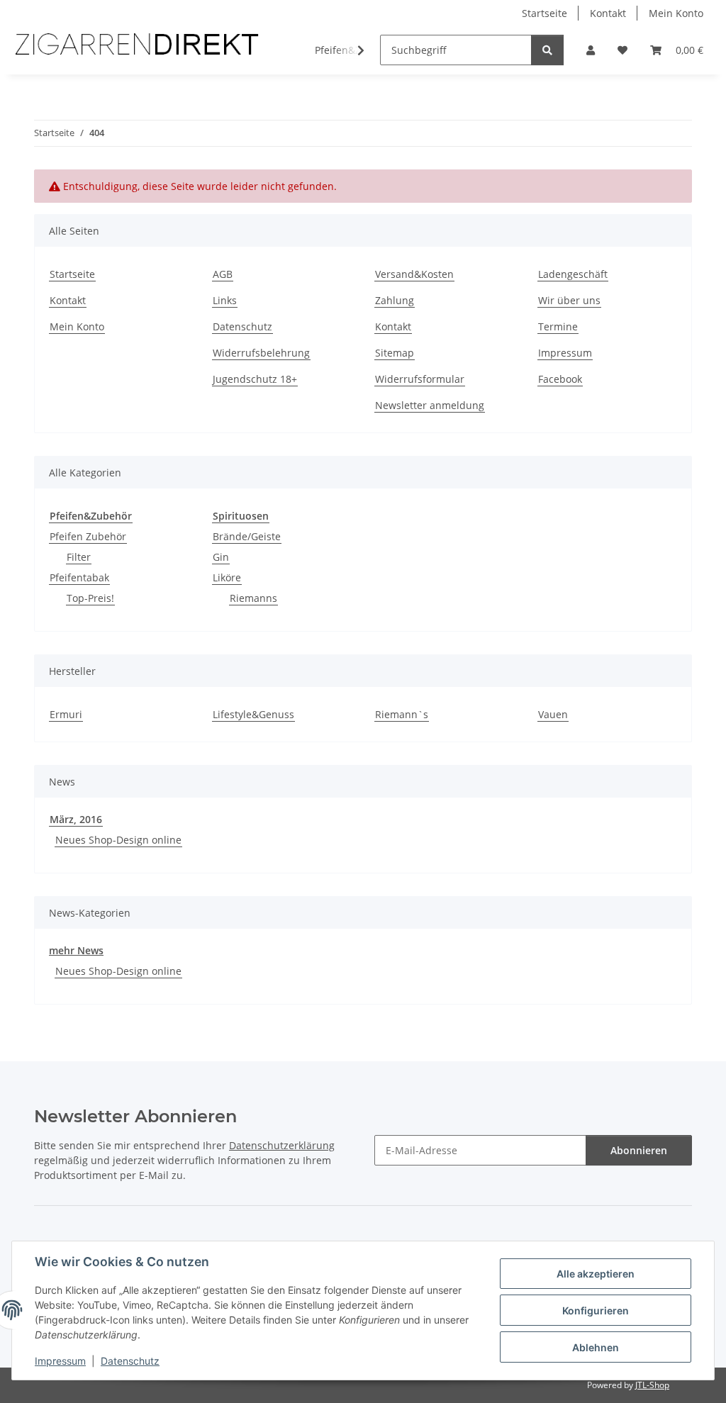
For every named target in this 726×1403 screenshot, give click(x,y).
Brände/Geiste (247, 536)
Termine (558, 326)
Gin (221, 557)
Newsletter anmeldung (429, 405)
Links (225, 300)
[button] (590, 50)
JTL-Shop (652, 1385)
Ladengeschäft (573, 274)
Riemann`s (401, 714)
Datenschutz (130, 1361)
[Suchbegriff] (547, 50)
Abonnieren (638, 1150)
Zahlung (394, 300)
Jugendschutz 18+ (255, 379)
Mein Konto (676, 13)
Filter (79, 557)
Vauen (553, 714)
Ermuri (66, 714)
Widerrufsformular (419, 379)
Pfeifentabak (79, 577)
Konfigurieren (595, 1310)
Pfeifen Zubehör (88, 536)
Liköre (227, 577)
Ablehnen (595, 1347)
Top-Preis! (90, 598)
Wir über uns (569, 300)
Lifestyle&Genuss (253, 714)
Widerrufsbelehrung (261, 352)
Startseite (544, 13)
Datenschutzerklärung (282, 1145)
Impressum (60, 1361)
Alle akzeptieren (596, 1274)
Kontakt (608, 13)
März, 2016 (76, 819)
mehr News (76, 950)
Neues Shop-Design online (118, 839)
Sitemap (394, 352)
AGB (223, 274)
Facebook (560, 379)
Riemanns (253, 598)
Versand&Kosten (414, 274)
